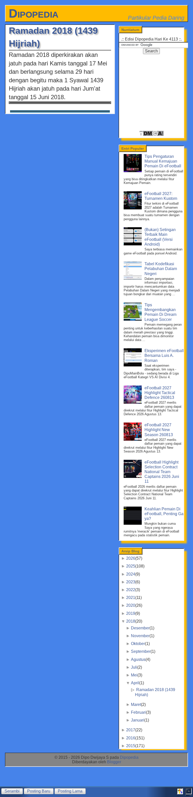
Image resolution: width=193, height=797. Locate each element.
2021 (130, 597)
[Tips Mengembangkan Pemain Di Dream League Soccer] (133, 319)
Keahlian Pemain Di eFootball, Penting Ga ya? (163, 514)
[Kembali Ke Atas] (189, 793)
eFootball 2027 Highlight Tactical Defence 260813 (159, 393)
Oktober (138, 643)
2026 (130, 558)
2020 (130, 605)
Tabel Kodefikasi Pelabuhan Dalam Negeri (160, 269)
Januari (137, 720)
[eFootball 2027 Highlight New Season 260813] (133, 439)
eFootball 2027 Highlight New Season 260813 (158, 430)
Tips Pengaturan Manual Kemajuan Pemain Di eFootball (162, 161)
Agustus (138, 659)
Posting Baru (38, 791)
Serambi (12, 791)
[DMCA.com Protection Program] (151, 135)
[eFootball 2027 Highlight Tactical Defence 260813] (133, 402)
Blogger (114, 762)
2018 (130, 621)
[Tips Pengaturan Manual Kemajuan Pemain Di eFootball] (133, 171)
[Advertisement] (156, 91)
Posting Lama (70, 791)
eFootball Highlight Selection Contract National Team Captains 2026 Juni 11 (161, 472)
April (135, 683)
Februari (138, 712)
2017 (130, 730)
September (141, 651)
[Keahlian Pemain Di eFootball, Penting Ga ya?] (133, 523)
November (140, 636)
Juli (134, 667)
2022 (130, 590)
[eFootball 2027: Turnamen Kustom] (133, 208)
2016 (130, 738)
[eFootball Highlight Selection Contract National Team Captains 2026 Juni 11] (133, 476)
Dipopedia (34, 13)
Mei (134, 675)
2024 (130, 574)
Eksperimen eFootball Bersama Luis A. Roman (164, 355)
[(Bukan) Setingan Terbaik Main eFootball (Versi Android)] (133, 244)
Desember (140, 628)
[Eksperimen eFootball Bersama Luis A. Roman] (133, 365)
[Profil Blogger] (180, 793)
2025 (130, 566)
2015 (130, 746)
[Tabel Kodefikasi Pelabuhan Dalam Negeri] (133, 278)
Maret (136, 704)
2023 (130, 582)
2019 (130, 613)
